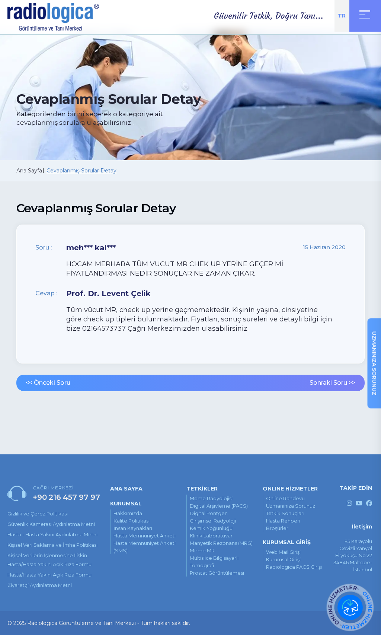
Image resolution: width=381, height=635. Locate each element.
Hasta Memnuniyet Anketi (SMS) (144, 546)
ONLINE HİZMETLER (290, 488)
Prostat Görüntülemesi (217, 573)
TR (342, 15)
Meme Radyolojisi (211, 498)
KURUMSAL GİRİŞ (287, 542)
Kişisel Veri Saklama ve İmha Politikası (52, 545)
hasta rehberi (283, 521)
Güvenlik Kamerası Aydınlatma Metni (51, 524)
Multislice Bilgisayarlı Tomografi (214, 561)
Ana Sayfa (29, 170)
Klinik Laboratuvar (211, 536)
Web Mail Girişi (283, 552)
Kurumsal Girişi (283, 559)
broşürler (277, 528)
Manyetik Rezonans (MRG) (221, 543)
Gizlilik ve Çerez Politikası (37, 514)
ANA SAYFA (126, 488)
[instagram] (349, 503)
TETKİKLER (202, 488)
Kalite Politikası (131, 521)
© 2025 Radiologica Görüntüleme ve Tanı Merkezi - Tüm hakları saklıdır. (98, 623)
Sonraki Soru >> (332, 382)
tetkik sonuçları (285, 513)
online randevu (285, 498)
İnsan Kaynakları (132, 528)
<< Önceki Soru (48, 382)
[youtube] (359, 503)
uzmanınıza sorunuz (290, 506)
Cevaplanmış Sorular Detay (81, 170)
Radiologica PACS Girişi (294, 567)
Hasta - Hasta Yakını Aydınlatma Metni (52, 534)
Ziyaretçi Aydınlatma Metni (39, 585)
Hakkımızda (127, 513)
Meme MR (202, 550)
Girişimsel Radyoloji (213, 521)
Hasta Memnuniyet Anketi (144, 536)
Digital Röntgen (209, 513)
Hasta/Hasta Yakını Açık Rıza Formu (49, 575)
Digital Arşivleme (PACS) (219, 506)
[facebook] (369, 503)
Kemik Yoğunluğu (211, 528)
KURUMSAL (126, 503)
